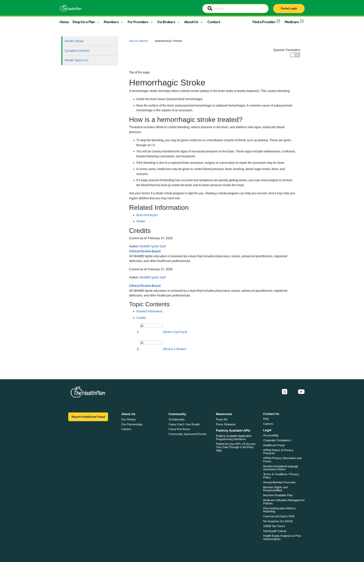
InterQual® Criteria (274, 531)
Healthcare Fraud (274, 445)
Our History (128, 419)
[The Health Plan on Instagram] (292, 391)
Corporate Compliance (277, 440)
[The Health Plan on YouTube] (301, 391)
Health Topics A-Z (77, 60)
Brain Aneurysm (147, 215)
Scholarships (177, 419)
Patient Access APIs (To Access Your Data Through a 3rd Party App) (236, 447)
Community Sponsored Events (188, 434)
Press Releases (226, 424)
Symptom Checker (77, 50)
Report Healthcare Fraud (88, 417)
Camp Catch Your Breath (184, 424)
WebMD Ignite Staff (153, 277)
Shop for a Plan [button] (83, 22)
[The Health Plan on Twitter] (284, 391)
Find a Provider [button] (264, 22)
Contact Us (271, 413)
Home (64, 22)
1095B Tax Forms (274, 526)
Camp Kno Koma (179, 429)
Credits (141, 317)
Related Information (149, 311)
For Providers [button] (138, 22)
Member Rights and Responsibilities (275, 489)
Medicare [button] (292, 22)
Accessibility (271, 435)
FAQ (266, 418)
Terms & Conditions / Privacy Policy (281, 476)
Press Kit (221, 419)
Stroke (140, 221)
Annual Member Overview (279, 482)
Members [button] (111, 22)
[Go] (210, 8)
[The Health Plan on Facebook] (274, 391)
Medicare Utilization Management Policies (283, 502)
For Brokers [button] (166, 22)
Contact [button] (213, 22)
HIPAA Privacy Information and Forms (282, 459)
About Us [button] (191, 22)
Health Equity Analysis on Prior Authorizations (282, 537)
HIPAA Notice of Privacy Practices (278, 451)
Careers (126, 429)
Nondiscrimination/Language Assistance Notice (280, 468)
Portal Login (289, 8)
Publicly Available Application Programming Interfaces (233, 437)
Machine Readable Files (278, 495)
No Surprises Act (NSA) (278, 521)
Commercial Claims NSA (278, 516)
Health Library (74, 41)
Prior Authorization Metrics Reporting (279, 510)
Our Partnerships (132, 424)
